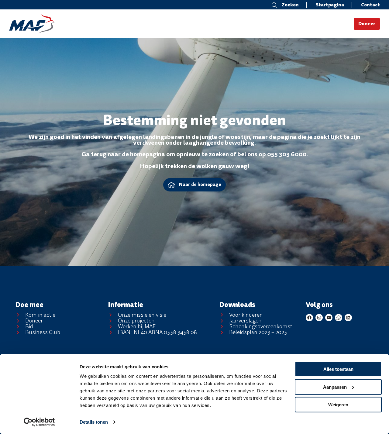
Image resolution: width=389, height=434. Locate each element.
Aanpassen (335, 386)
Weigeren (338, 404)
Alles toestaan (338, 369)
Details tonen (94, 422)
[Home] (55, 24)
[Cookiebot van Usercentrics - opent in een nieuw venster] (39, 422)
